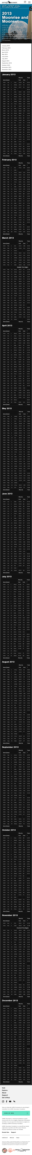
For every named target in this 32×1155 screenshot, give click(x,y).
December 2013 (6, 69)
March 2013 (5, 50)
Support (5, 1095)
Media (12, 1137)
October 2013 (6, 65)
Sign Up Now (9, 1113)
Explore (5, 1090)
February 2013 (6, 48)
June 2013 (5, 56)
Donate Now (5, 1132)
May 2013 (5, 54)
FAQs (17, 1137)
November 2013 (6, 67)
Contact (5, 1137)
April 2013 (5, 52)
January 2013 (6, 46)
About (4, 1093)
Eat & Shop (6, 1097)
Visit (3, 1088)
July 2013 (5, 58)
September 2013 (7, 63)
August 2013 (5, 61)
